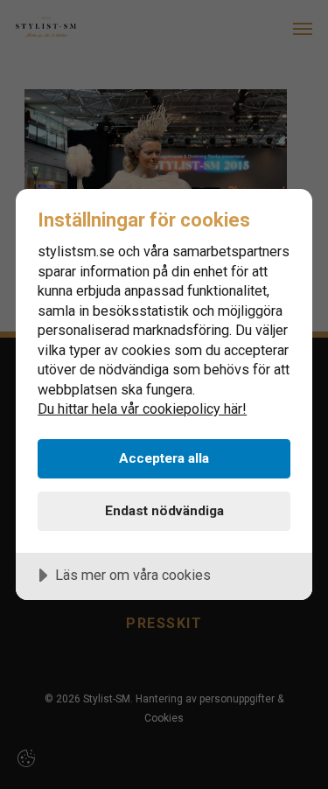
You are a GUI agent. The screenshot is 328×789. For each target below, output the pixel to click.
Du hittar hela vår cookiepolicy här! (142, 409)
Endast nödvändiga (164, 511)
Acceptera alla (164, 458)
